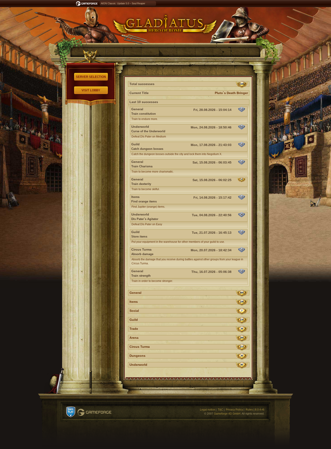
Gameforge (94, 412)
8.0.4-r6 (259, 409)
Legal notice (207, 409)
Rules (249, 409)
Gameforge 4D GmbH (227, 413)
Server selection (91, 77)
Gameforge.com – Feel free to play (87, 3)
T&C (220, 409)
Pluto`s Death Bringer (231, 93)
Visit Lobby (91, 90)
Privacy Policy (234, 409)
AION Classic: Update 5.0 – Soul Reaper (123, 3)
